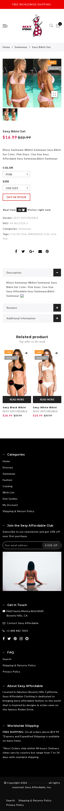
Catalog (8, 486)
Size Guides (10, 498)
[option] (32, 83)
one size (12, 188)
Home (6, 47)
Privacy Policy (11, 671)
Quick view (26, 353)
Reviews (12, 307)
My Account (10, 504)
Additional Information (21, 318)
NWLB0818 (35, 234)
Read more (17, 399)
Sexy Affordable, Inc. (38, 787)
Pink (9, 174)
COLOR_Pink (18, 234)
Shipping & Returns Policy (19, 665)
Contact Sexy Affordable (23, 623)
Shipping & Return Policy (18, 511)
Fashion (7, 479)
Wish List (9, 492)
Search (7, 659)
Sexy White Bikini (45, 407)
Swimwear (21, 47)
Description (14, 272)
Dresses (8, 467)
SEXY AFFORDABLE (26, 217)
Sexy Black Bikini (14, 407)
